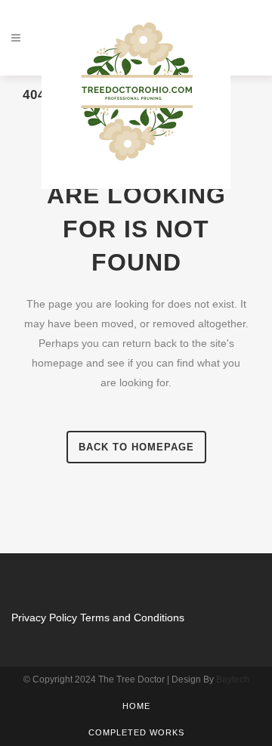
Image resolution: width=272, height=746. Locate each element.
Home (136, 705)
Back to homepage (136, 447)
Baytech (232, 679)
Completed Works (136, 732)
